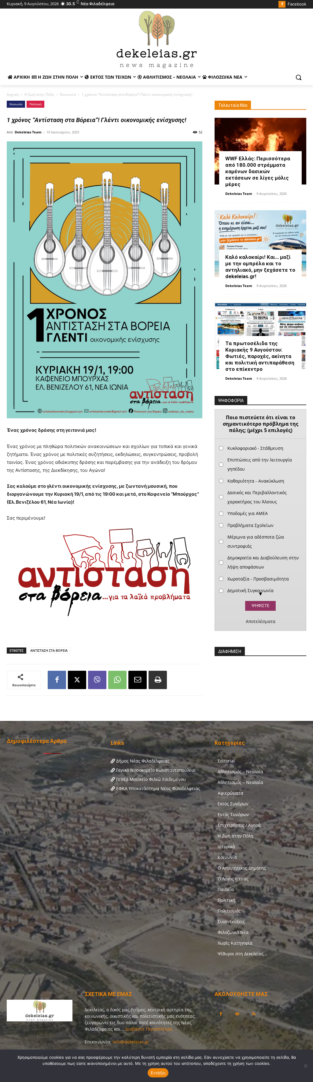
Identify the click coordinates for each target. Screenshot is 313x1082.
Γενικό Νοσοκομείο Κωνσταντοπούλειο (155, 770)
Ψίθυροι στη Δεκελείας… (242, 954)
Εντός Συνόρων (233, 814)
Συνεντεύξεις (231, 921)
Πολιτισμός (229, 911)
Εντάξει (158, 1072)
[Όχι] (305, 1066)
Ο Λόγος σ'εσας (233, 879)
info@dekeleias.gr (130, 1042)
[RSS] (254, 1014)
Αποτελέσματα (260, 621)
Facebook (297, 4)
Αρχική (13, 94)
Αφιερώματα (230, 793)
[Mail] (237, 1014)
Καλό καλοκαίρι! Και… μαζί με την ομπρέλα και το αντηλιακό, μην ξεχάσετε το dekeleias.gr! (260, 266)
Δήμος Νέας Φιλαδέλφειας (142, 761)
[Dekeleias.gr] (156, 39)
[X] (77, 680)
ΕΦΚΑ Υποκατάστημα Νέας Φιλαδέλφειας (157, 788)
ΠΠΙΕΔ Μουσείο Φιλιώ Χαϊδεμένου (150, 779)
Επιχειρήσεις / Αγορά (239, 825)
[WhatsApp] (117, 680)
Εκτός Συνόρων (233, 804)
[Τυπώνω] (158, 680)
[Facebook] (281, 4)
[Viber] (97, 680)
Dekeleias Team (28, 132)
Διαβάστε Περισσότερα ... (150, 1029)
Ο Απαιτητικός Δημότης (242, 868)
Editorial (226, 761)
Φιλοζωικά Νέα (233, 932)
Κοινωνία (68, 94)
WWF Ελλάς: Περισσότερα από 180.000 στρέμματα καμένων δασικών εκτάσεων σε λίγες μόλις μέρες (257, 171)
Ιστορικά (226, 846)
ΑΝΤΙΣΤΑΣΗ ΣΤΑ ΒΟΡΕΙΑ (49, 650)
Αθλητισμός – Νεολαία (240, 771)
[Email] (137, 680)
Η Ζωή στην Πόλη (39, 94)
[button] (298, 77)
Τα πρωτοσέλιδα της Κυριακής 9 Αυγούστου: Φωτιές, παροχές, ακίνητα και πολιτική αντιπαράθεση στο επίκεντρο (259, 356)
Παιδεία (226, 889)
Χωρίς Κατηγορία (235, 943)
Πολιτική (35, 104)
